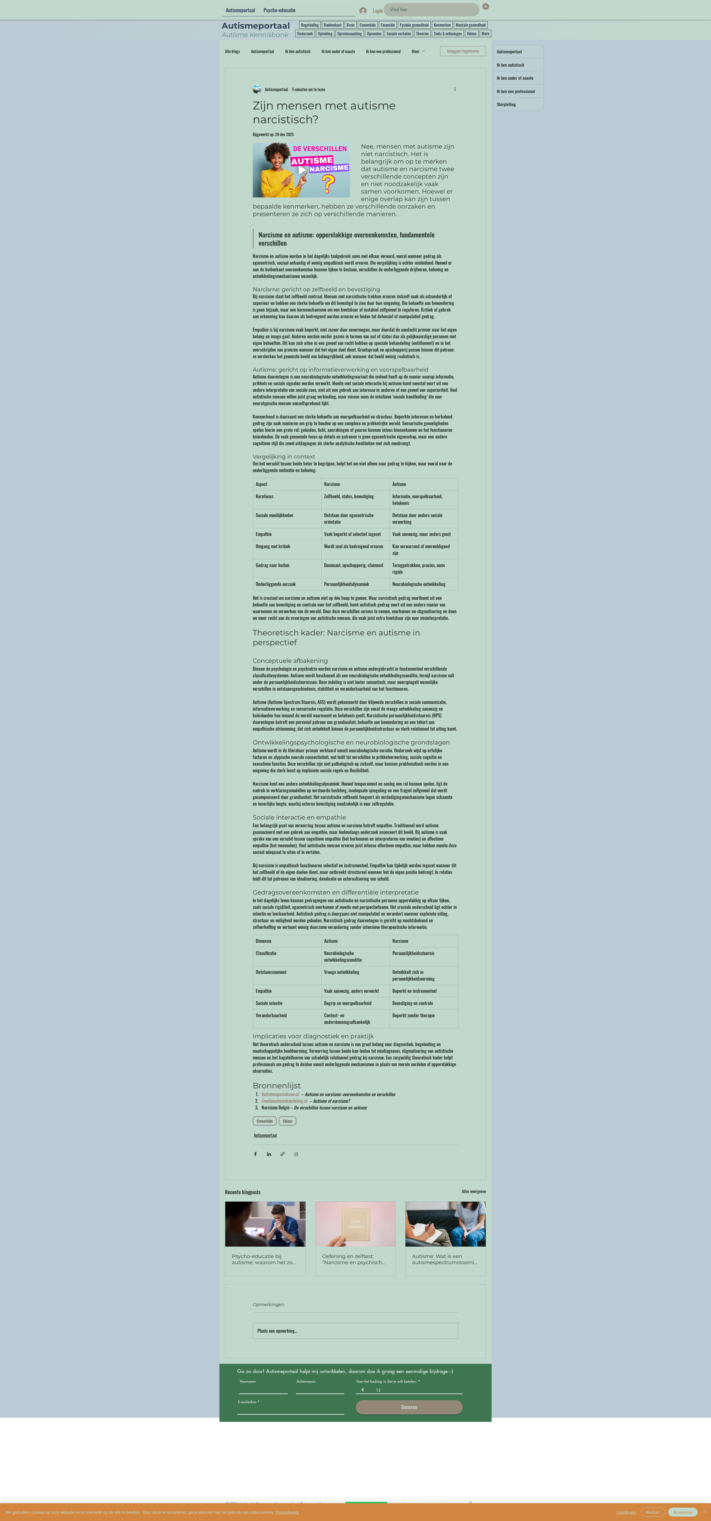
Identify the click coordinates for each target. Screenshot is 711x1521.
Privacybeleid (287, 1512)
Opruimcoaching (349, 33)
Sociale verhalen (399, 33)
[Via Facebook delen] (255, 1154)
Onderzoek (305, 33)
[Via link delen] (282, 1154)
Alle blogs (232, 51)
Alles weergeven (474, 1191)
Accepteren (683, 1512)
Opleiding (325, 33)
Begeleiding (310, 25)
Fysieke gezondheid (414, 25)
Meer (415, 51)
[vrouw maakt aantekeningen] (445, 1224)
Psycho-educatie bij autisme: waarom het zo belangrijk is (262, 1259)
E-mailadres (247, 1402)
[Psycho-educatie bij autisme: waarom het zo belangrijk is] (265, 1224)
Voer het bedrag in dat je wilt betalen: (386, 1381)
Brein (351, 25)
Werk (485, 33)
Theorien (422, 33)
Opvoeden (374, 33)
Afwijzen (653, 1512)
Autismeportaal (262, 51)
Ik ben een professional (383, 51)
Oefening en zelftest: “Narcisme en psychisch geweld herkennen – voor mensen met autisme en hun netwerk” (354, 1259)
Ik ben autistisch (298, 51)
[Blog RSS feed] (485, 6)
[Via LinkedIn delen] (269, 1154)
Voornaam (248, 1381)
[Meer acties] (455, 89)
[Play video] (301, 170)
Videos (472, 33)
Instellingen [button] (627, 1512)
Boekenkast (333, 25)
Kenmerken (442, 25)
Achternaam (306, 1381)
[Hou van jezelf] (356, 1224)
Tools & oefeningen (448, 33)
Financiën (388, 25)
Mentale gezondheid (471, 25)
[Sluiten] (704, 1512)
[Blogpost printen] (296, 1154)
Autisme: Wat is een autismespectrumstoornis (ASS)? (444, 1259)
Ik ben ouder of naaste (338, 51)
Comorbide (368, 25)
